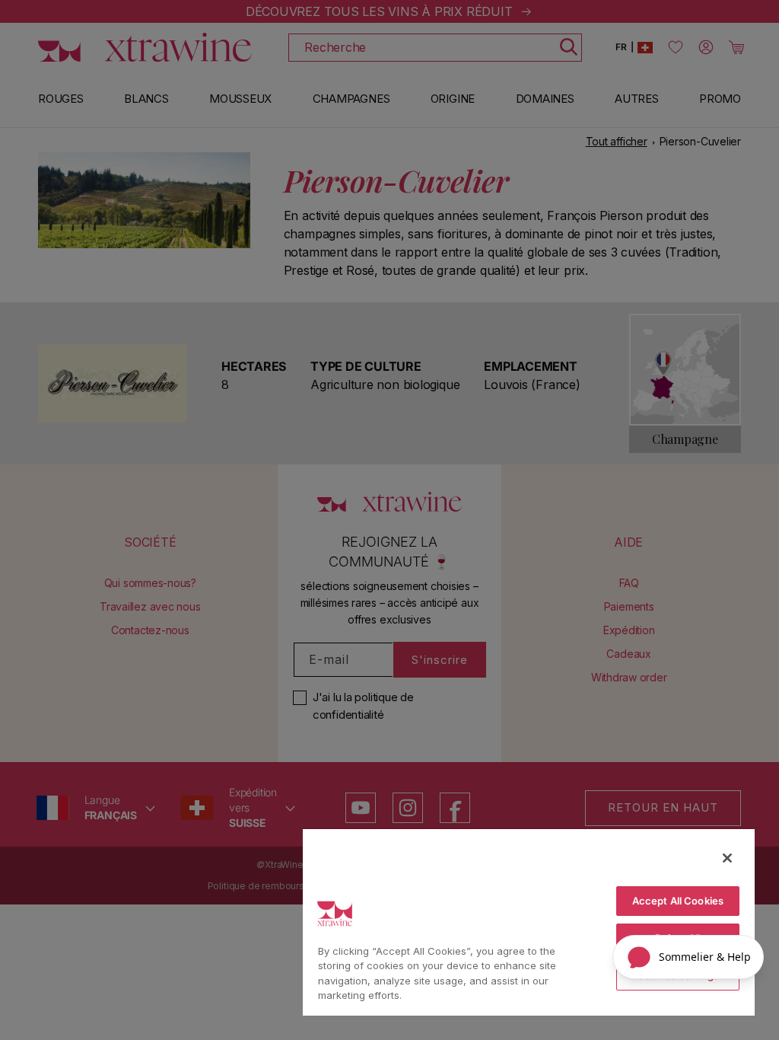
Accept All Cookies (677, 901)
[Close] (727, 858)
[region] (529, 922)
